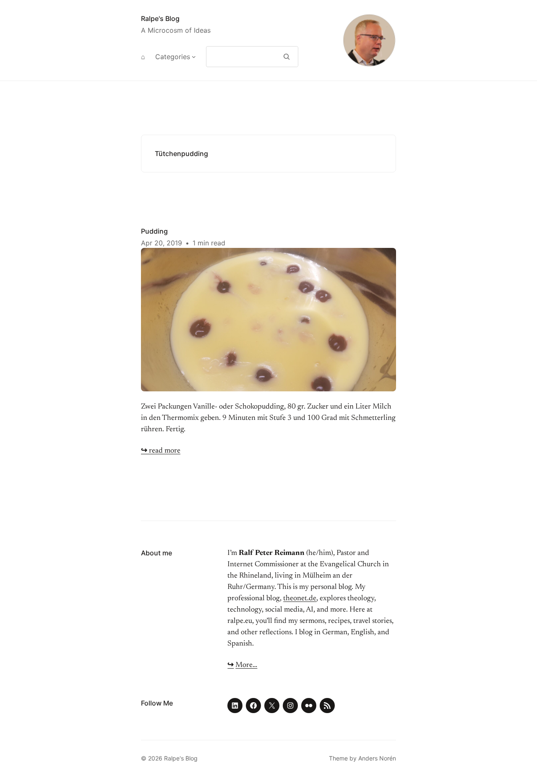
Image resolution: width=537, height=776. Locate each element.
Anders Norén (377, 758)
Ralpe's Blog (160, 18)
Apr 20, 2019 (161, 243)
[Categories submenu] (194, 57)
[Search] (287, 57)
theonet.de (299, 598)
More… (246, 665)
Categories (172, 56)
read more (160, 451)
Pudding (154, 231)
